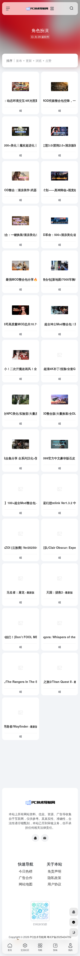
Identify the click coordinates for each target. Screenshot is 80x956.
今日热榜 (25, 871)
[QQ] (35, 838)
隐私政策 (54, 877)
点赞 (48, 60)
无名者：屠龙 (20, 592)
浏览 (39, 60)
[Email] (45, 838)
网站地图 (25, 884)
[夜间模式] (73, 932)
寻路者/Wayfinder (20, 726)
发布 (19, 60)
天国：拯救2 (59, 592)
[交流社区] (73, 922)
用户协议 (54, 884)
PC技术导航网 (38, 937)
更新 (29, 60)
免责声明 (54, 871)
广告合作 (25, 877)
